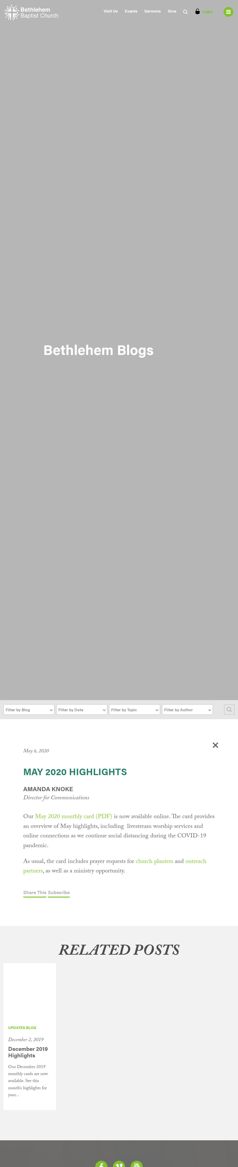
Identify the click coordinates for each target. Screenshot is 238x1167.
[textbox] (29, 710)
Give (172, 11)
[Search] (229, 709)
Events (131, 11)
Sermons (152, 11)
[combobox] (28, 709)
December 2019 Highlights (28, 1052)
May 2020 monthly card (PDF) (73, 817)
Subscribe (59, 892)
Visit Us (111, 11)
